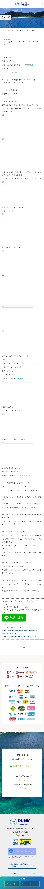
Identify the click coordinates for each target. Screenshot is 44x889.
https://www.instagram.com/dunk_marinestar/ (20, 630)
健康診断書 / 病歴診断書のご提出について (20, 865)
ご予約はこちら (12, 884)
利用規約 (13, 873)
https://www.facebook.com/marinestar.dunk (19, 636)
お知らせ (9, 30)
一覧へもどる (22, 647)
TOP (3, 30)
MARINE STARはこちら (23, 851)
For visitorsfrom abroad (30, 884)
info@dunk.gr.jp (22, 779)
